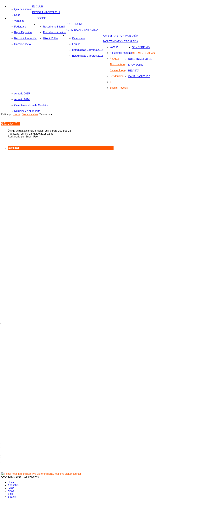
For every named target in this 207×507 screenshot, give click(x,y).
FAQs (11, 488)
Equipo (76, 44)
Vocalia (114, 47)
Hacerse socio (22, 44)
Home (16, 114)
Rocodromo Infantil (54, 26)
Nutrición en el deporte (27, 111)
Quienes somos (23, 9)
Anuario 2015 (22, 93)
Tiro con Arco (117, 64)
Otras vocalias (143, 53)
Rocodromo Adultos (54, 32)
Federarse (20, 26)
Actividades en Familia (82, 29)
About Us (13, 485)
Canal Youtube (139, 76)
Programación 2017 (46, 12)
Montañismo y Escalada (120, 41)
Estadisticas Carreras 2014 (87, 50)
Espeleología (117, 70)
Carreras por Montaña (120, 35)
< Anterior (13, 148)
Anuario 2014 (22, 99)
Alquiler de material (121, 52)
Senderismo (117, 76)
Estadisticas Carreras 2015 (87, 55)
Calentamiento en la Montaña (31, 105)
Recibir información (25, 38)
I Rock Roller (50, 38)
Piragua (114, 58)
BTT (112, 82)
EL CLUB (37, 6)
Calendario (78, 38)
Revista (133, 70)
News (11, 491)
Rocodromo (74, 24)
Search (12, 496)
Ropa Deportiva (23, 32)
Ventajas (19, 20)
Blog (10, 493)
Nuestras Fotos (140, 59)
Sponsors (135, 64)
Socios (42, 18)
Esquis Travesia (119, 87)
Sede (17, 15)
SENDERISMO (141, 47)
